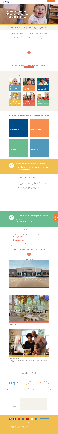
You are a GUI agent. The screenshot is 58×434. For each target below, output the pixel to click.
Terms (33, 422)
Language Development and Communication (19, 240)
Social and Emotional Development (18, 236)
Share (48, 24)
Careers (26, 422)
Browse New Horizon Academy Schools (18, 404)
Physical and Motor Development (18, 239)
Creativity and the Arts (16, 241)
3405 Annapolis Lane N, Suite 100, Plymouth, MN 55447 (17, 427)
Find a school (21, 250)
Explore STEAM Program (14, 154)
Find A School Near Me (28, 67)
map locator (46, 291)
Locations (10, 422)
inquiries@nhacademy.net (20, 426)
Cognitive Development (16, 237)
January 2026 (29, 376)
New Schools (22, 422)
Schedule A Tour (15, 422)
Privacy (29, 422)
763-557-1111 (28, 426)
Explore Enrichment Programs (36, 154)
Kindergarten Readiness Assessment (16, 134)
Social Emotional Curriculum (36, 134)
